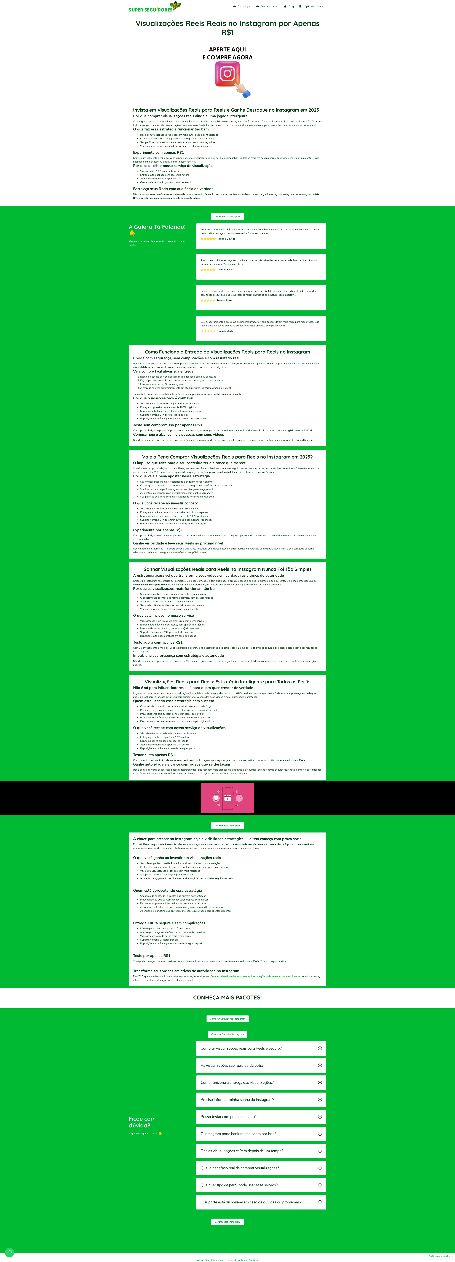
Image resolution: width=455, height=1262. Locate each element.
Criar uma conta (269, 6)
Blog (291, 6)
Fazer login (244, 6)
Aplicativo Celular (313, 6)
